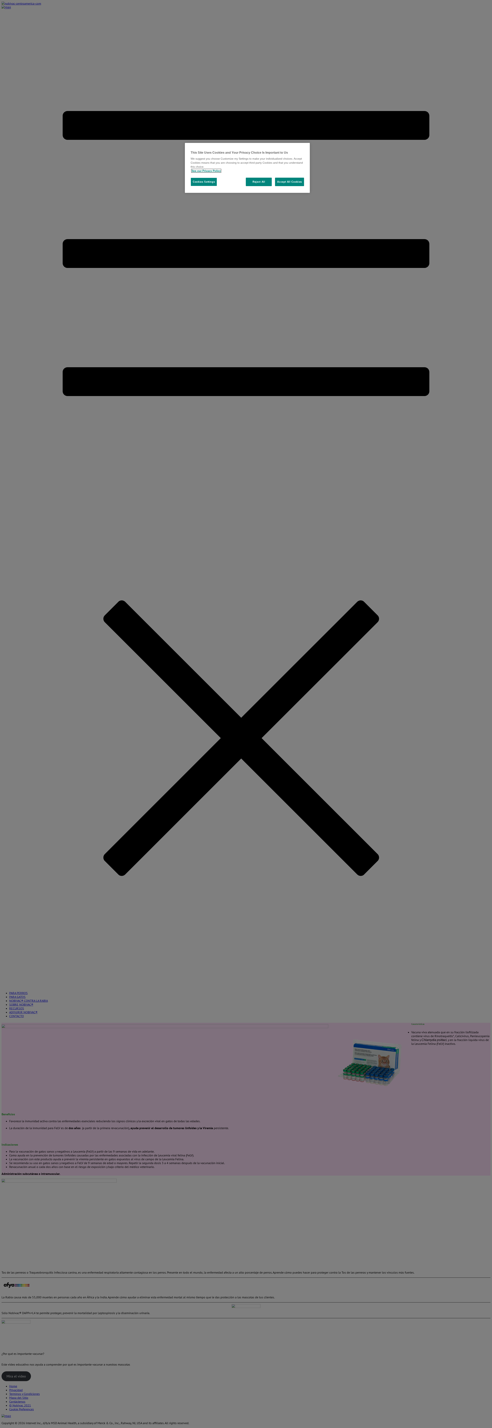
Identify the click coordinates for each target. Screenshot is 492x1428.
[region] (247, 168)
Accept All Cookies (289, 181)
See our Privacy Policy (206, 170)
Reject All (259, 181)
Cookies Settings (204, 181)
